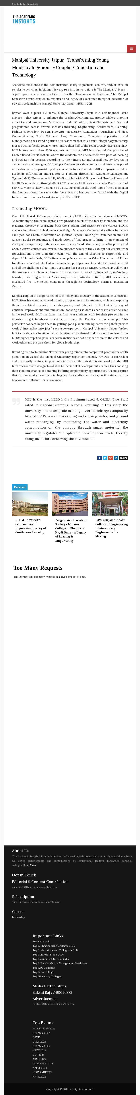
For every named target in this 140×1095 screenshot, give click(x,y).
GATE (36, 1037)
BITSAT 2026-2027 (44, 1028)
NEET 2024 (39, 1050)
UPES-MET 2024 (43, 1063)
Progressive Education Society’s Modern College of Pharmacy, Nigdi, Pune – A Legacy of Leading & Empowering (71, 530)
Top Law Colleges (44, 967)
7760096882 (62, 992)
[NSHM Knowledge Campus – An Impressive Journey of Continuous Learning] (30, 504)
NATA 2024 (39, 1076)
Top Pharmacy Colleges (47, 976)
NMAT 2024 (40, 1068)
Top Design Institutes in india (51, 959)
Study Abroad (41, 941)
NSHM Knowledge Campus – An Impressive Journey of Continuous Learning (30, 526)
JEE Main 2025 (41, 1046)
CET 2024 (38, 1054)
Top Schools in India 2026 (48, 954)
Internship (18, 917)
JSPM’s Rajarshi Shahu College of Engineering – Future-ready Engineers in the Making (111, 528)
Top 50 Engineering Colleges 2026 (54, 945)
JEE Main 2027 (41, 1033)
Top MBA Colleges (44, 972)
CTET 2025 (39, 1041)
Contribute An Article (25, 4)
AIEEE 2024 (39, 1059)
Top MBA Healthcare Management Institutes (60, 963)
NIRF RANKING (42, 1072)
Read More (30, 865)
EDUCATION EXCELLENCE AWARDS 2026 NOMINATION (61, 8)
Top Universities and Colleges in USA (56, 950)
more (123, 457)
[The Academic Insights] (30, 19)
